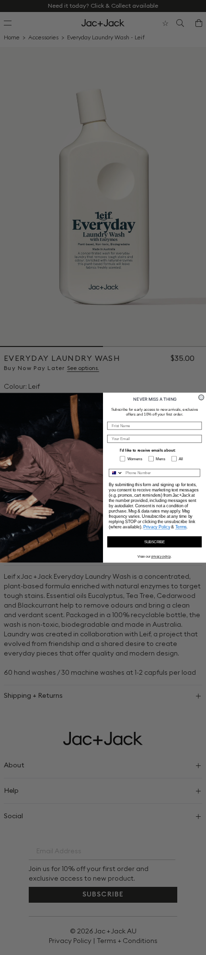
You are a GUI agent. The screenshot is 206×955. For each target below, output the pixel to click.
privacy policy (161, 556)
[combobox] (116, 472)
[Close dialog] (201, 397)
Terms (181, 527)
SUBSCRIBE (154, 541)
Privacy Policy (156, 527)
